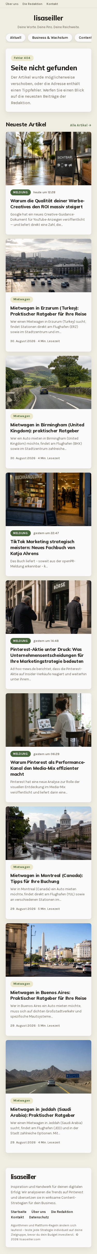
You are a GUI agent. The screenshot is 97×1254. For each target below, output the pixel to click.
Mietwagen (21, 299)
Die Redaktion (32, 3)
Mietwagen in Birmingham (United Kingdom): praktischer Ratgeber (47, 427)
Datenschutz (39, 1217)
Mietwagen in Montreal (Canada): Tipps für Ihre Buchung (46, 878)
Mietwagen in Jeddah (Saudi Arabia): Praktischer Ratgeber (42, 1112)
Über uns (12, 3)
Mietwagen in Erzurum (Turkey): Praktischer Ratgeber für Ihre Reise (48, 311)
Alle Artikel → (80, 125)
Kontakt (52, 3)
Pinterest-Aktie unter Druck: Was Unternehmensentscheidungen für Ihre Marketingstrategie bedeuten (47, 655)
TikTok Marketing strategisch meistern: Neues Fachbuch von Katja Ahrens (42, 547)
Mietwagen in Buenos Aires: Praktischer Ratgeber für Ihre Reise (48, 995)
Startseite (18, 1211)
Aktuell (15, 38)
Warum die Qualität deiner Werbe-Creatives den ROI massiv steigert (47, 203)
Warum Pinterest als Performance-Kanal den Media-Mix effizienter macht (47, 768)
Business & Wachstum (50, 38)
